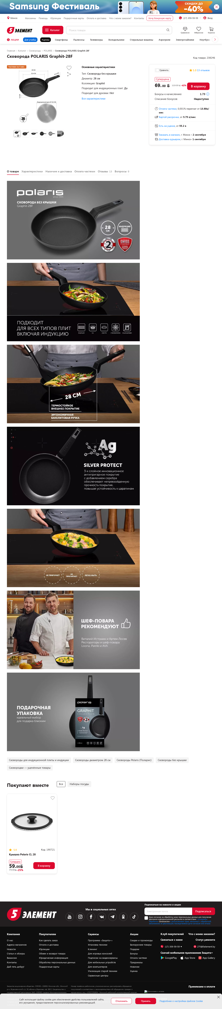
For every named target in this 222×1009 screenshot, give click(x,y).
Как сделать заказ (48, 940)
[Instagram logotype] (80, 917)
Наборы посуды (79, 784)
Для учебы (30, 39)
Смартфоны (61, 39)
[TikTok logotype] (134, 917)
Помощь (43, 18)
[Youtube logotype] (69, 917)
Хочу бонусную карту (159, 18)
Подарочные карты (74, 18)
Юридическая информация (53, 957)
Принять (145, 1001)
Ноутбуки (205, 39)
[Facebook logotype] (91, 917)
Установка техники (97, 944)
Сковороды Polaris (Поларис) (134, 760)
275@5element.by (206, 946)
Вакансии (12, 957)
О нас (10, 940)
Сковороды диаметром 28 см (92, 760)
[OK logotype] (123, 917)
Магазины (30, 18)
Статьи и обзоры (16, 953)
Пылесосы (78, 39)
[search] (168, 30)
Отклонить (121, 1001)
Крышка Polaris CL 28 (22, 854)
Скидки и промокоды (141, 940)
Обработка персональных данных (57, 962)
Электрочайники (185, 39)
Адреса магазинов (17, 944)
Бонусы (134, 953)
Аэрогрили (164, 39)
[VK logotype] (102, 917)
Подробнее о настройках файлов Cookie (181, 1001)
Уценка (45, 39)
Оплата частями (138, 957)
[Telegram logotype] (112, 917)
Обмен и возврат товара (52, 953)
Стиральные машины (141, 39)
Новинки (134, 966)
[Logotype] (20, 30)
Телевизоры (96, 39)
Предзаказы (136, 962)
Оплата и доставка (96, 18)
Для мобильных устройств (102, 962)
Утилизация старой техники (102, 971)
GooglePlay (171, 957)
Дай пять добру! (15, 966)
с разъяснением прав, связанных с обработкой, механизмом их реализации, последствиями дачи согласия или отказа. (180, 922)
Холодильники (116, 39)
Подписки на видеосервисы (103, 957)
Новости (11, 949)
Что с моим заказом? (120, 18)
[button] (215, 39)
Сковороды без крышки (172, 760)
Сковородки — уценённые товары (30, 767)
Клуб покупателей (172, 933)
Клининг (92, 949)
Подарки (134, 949)
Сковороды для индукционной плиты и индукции (39, 760)
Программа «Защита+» (100, 940)
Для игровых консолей (100, 953)
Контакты (139, 18)
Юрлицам (55, 18)
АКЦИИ (15, 39)
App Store (190, 957)
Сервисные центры (98, 975)
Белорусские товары (141, 944)
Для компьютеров (97, 966)
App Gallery (209, 957)
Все (61, 784)
